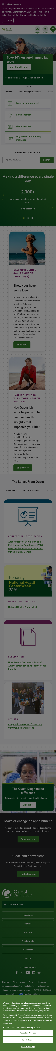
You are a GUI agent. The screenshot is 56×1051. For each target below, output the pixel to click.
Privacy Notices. (34, 1027)
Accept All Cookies (28, 1033)
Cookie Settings (28, 1047)
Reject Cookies (28, 1040)
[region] (28, 1023)
